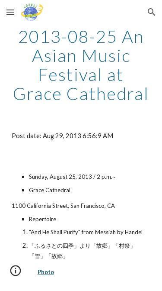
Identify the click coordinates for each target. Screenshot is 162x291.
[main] (81, 65)
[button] (10, 12)
